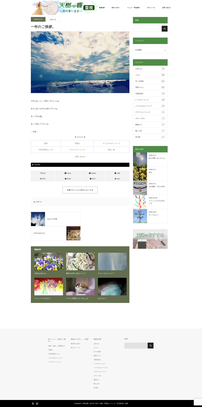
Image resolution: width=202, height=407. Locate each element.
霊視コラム (149, 87)
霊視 (46, 143)
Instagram (36, 403)
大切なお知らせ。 (40, 273)
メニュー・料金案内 (133, 7)
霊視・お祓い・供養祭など (56, 346)
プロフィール (151, 7)
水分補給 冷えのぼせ (157, 186)
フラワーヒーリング (77, 150)
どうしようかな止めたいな (157, 202)
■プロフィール (75, 347)
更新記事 (102, 7)
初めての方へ (116, 7)
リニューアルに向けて (42, 298)
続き (150, 172)
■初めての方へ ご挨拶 (79, 339)
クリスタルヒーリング (111, 143)
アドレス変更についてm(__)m (77, 298)
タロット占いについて (106, 273)
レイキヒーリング (149, 100)
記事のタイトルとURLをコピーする (80, 190)
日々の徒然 (149, 81)
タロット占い (149, 118)
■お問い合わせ (75, 343)
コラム (149, 75)
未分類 (149, 137)
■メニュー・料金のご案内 (57, 340)
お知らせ (53, 19)
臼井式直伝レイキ (46, 150)
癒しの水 (149, 131)
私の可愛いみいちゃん (157, 158)
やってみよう (154, 215)
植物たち (149, 124)
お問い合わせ (166, 7)
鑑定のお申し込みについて (76, 273)
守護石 (77, 143)
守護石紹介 (149, 93)
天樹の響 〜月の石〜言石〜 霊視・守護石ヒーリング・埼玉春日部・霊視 (105, 403)
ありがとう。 (103, 298)
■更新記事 (97, 339)
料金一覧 (111, 150)
